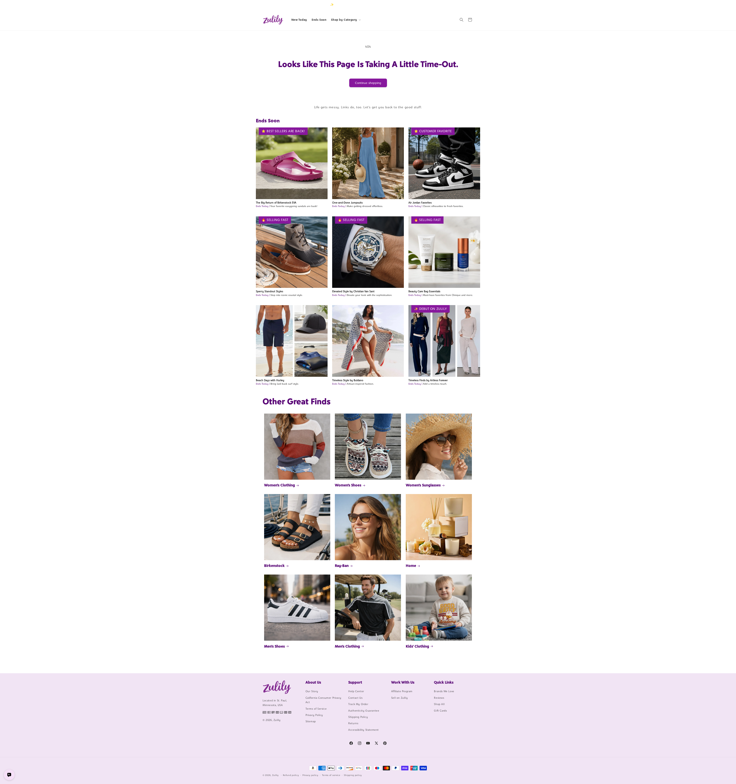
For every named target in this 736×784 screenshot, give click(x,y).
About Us (313, 682)
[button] (345, 20)
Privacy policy (310, 775)
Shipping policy (353, 775)
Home (411, 565)
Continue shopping (368, 83)
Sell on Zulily (399, 697)
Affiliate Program (401, 691)
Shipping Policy (358, 716)
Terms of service (331, 775)
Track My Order (358, 704)
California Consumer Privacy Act (323, 700)
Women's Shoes (348, 485)
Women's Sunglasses (423, 485)
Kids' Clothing (417, 646)
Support (355, 682)
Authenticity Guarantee (363, 710)
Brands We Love (444, 691)
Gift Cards (440, 710)
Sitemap (311, 721)
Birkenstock (274, 565)
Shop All (439, 704)
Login (455, 4)
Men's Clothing (347, 646)
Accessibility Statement (363, 729)
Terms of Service (316, 708)
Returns (353, 723)
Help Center (356, 691)
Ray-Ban (342, 565)
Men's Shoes (274, 646)
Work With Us (402, 682)
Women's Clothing (279, 485)
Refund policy (291, 775)
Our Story (312, 691)
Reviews (439, 697)
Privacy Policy (314, 715)
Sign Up (467, 4)
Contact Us (355, 697)
